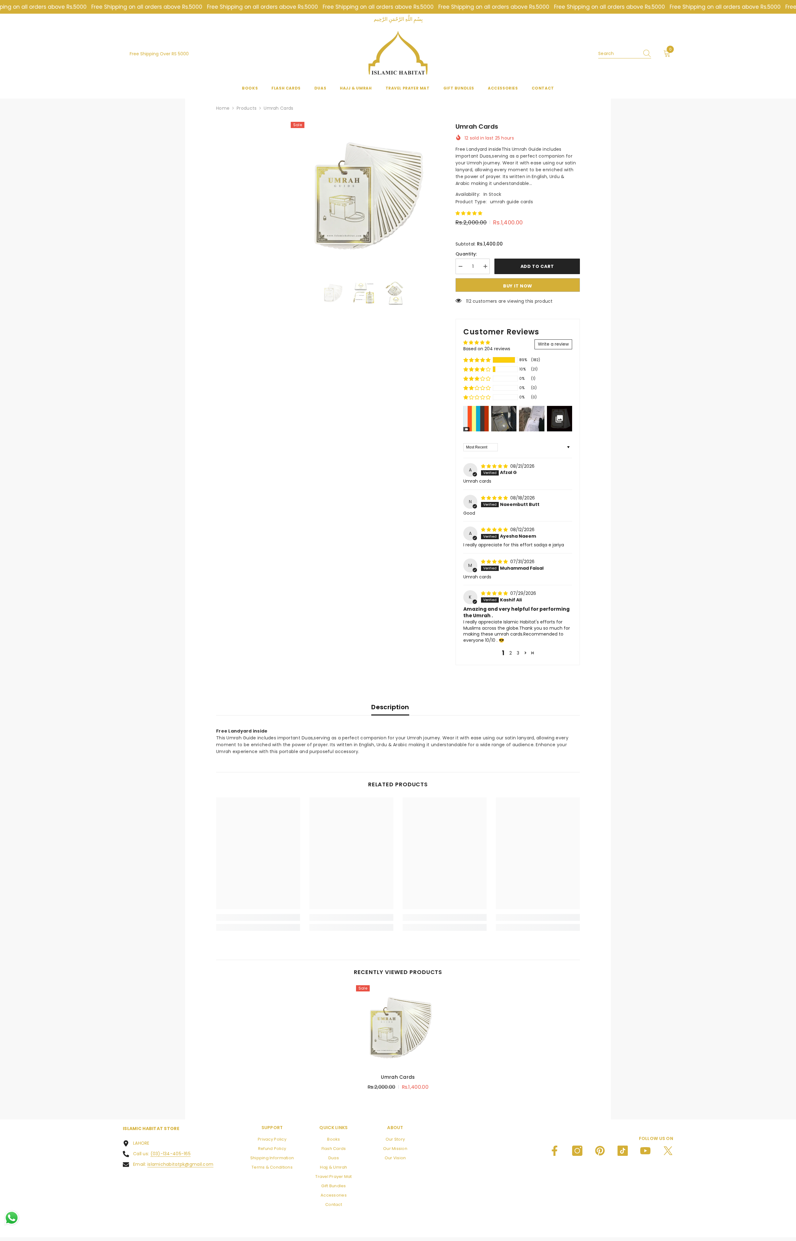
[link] (258, 917)
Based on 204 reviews (486, 349)
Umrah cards (398, 1077)
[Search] (624, 53)
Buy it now (517, 286)
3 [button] (518, 653)
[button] (469, 213)
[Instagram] (577, 1151)
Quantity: (466, 254)
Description (390, 707)
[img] (495, 466)
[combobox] (618, 53)
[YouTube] (645, 1151)
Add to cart (537, 266)
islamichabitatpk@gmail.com (180, 1164)
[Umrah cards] (398, 1027)
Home (222, 108)
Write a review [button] (553, 344)
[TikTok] (623, 1151)
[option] (364, 195)
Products (247, 108)
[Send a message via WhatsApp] (11, 1217)
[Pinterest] (600, 1151)
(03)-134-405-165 (170, 1154)
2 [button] (510, 653)
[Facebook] (554, 1151)
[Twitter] (668, 1151)
